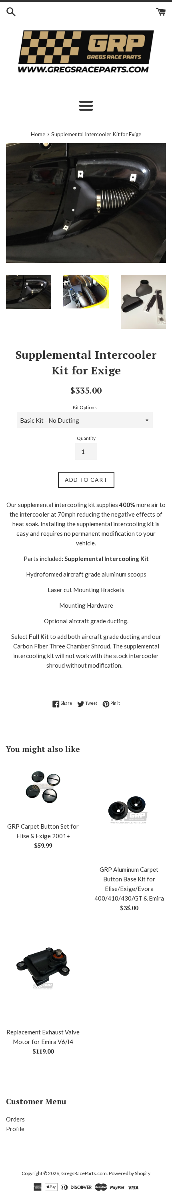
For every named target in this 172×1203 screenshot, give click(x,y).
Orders (15, 1119)
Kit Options (85, 407)
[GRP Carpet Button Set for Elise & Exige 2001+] (43, 789)
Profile (15, 1128)
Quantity (86, 438)
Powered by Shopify (129, 1173)
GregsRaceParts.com (84, 1173)
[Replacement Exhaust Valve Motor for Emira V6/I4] (43, 974)
